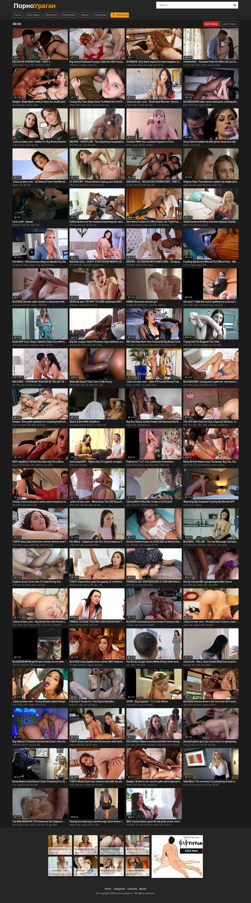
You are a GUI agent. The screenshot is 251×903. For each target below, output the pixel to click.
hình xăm (86, 345)
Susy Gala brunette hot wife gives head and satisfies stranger (211, 141)
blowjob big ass (91, 265)
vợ (184, 65)
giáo (35, 105)
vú (102, 265)
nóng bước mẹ (168, 345)
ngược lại (152, 784)
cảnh (42, 345)
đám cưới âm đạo (211, 65)
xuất (145, 225)
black (200, 585)
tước (140, 704)
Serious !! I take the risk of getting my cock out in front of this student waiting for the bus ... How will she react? (211, 301)
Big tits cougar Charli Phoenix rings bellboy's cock (97, 341)
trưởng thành (92, 545)
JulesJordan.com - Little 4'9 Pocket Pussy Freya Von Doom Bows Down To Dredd (154, 381)
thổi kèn (21, 105)
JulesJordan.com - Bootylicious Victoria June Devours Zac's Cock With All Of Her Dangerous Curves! (211, 621)
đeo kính (212, 585)
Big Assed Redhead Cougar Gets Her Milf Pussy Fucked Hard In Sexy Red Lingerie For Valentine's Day (97, 61)
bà (184, 505)
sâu (21, 185)
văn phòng (163, 225)
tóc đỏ (89, 225)
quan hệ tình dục (21, 465)
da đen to (223, 425)
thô (143, 665)
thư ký (72, 225)
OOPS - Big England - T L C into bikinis (147, 701)
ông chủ (16, 305)
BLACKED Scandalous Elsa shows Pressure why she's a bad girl (154, 621)
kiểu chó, (142, 65)
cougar (83, 65)
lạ (194, 145)
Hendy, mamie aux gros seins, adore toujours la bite (40, 501)
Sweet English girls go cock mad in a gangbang (209, 741)
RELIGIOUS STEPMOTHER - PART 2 (31, 61)
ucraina (153, 305)
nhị (71, 265)
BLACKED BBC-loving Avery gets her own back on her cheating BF (211, 381)
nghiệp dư (206, 345)
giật (185, 185)
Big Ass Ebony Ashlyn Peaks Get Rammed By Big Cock (154, 421)
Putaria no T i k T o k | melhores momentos (150, 461)
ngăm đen (150, 385)
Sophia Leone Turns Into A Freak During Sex (36, 581)
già (24, 505)
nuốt (94, 305)
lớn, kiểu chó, (92, 385)
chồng (198, 505)
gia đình (53, 824)
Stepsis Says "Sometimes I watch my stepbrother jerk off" (211, 181)
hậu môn (74, 185)
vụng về (96, 105)
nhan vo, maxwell (51, 625)
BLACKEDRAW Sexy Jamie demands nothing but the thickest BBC (211, 101)
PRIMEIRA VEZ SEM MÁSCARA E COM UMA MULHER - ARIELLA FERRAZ (154, 581)
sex (71, 625)
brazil (149, 585)
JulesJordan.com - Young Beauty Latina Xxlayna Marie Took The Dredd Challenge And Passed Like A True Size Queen (40, 701)
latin (128, 505)
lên (14, 105)
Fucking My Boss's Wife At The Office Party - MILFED (211, 261)
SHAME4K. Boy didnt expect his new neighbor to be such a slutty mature (154, 61)
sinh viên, (188, 305)
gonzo (32, 744)
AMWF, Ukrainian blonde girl (141, 301)
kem (185, 105)
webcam (142, 425)
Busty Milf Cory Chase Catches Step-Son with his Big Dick (40, 341)
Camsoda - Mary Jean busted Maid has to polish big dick (211, 661)
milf (32, 65)
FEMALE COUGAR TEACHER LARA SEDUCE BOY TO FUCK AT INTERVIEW (97, 621)
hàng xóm (131, 65)
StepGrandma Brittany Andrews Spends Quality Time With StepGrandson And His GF (211, 221)
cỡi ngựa (92, 704)
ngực (135, 145)
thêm (129, 784)
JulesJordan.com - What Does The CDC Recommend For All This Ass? (97, 501)
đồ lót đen (74, 385)
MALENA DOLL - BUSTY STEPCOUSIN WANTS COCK (97, 261)
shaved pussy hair (207, 185)
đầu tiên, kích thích (136, 744)
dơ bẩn (134, 545)
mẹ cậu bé (206, 784)
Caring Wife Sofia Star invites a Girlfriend (149, 501)
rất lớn (49, 345)
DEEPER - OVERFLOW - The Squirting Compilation (96, 141)
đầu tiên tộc (189, 704)
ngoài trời (86, 824)
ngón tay (164, 465)
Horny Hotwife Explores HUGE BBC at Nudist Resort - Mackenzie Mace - (154, 541)
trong (186, 744)
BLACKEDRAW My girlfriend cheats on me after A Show (40, 661)
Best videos (33, 15)
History (85, 15)
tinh (71, 465)
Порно (23, 6)
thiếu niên (74, 105)
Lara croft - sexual (22, 221)
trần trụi (73, 65)
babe (186, 145)
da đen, (150, 145)
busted (187, 665)
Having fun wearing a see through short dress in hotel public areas (97, 821)
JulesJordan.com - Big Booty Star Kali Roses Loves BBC (40, 621)
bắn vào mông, (134, 225)
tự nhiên (136, 385)
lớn (36, 145)
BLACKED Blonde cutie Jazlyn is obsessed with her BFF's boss (40, 301)
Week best (51, 15)
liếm (198, 65)
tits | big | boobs (20, 345)
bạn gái (41, 665)
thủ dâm (216, 345)
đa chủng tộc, (141, 305)
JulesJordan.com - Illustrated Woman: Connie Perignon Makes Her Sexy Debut (154, 101)
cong (90, 65)
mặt (128, 105)
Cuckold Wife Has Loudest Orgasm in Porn (150, 141)
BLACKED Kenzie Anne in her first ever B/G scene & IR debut (211, 701)
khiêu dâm (18, 65)
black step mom (150, 345)
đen (185, 425)
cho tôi (16, 665)
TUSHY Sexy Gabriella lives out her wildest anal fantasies (40, 541)
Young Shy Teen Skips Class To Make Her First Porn (97, 101)
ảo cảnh (48, 465)
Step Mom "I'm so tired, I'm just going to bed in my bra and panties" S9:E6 (211, 781)
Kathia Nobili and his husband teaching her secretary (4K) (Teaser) (97, 221)
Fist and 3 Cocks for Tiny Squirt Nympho (91, 701)
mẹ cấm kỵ (42, 824)
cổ (215, 385)
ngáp (15, 185)
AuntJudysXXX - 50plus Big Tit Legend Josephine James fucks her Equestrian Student (97, 461)
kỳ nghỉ (73, 665)
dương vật (74, 345)
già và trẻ (158, 65)
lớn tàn (148, 105)
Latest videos (229, 24)
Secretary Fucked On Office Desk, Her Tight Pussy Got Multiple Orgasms (154, 221)
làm (135, 784)
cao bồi (87, 145)
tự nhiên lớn (99, 425)
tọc (128, 545)
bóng (99, 345)
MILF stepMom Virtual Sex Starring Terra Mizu (38, 461)
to (95, 65)
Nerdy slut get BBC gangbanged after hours (207, 581)
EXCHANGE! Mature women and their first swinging (154, 741)
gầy (81, 704)
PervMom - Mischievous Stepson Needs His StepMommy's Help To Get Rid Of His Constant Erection (40, 261)
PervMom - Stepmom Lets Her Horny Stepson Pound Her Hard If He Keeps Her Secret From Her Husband (97, 541)
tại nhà (105, 105)
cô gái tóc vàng (20, 265)
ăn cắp (34, 784)
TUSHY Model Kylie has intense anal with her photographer (97, 781)
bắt (204, 265)
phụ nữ (81, 225)
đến (91, 505)
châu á (135, 105)
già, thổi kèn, (47, 265)
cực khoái (140, 585)
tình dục (84, 185)
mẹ (128, 345)
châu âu (83, 305)
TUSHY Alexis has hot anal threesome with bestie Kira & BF (97, 741)
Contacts (132, 888)
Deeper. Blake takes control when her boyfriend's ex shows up (40, 101)
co (143, 385)
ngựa (201, 105)
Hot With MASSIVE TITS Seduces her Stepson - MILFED (40, 821)
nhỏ (220, 185)
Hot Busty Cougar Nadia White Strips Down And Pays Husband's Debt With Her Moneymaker (154, 661)
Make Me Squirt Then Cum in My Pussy (90, 381)
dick (33, 225)
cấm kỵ (39, 465)
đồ (132, 585)
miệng (221, 465)
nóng (186, 265)
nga (150, 65)
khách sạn (74, 824)
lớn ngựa (222, 545)
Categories (100, 15)
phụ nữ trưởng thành (174, 744)
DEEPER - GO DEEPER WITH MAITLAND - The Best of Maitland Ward (154, 261)
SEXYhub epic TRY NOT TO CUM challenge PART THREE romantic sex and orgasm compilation (97, 301)
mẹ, (27, 65)
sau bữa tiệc (189, 585)
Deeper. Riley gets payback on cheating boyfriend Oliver (40, 421)
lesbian (16, 225)
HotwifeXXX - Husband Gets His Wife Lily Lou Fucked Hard (211, 61)
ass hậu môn (152, 465)
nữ (80, 145)
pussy (205, 225)
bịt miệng (84, 585)
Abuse (142, 888)
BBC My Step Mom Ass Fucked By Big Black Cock (153, 341)
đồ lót (29, 105)
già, (82, 545)
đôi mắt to (165, 824)
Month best (69, 15)
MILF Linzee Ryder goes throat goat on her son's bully (154, 821)
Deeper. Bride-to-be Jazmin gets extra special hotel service (154, 781)
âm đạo (191, 65)
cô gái (129, 305)
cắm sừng (144, 545)
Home (18, 15)
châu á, (162, 305)
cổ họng (29, 145)
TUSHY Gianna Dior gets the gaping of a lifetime (95, 581)
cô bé (92, 185)
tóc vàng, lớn (190, 545)
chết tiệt (187, 345)
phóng (99, 185)
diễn (133, 665)
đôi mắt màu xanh (149, 824)
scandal (148, 704)
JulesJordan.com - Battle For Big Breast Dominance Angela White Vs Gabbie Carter (40, 141)
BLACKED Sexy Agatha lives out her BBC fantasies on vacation (97, 661)
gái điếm (17, 505)
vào (128, 704)
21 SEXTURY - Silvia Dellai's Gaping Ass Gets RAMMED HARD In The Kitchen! (97, 181)
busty (21, 145)
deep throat (206, 385)
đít (25, 185)
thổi (142, 105)
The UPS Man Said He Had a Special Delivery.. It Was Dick (211, 421)
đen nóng (136, 345)
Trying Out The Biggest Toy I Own (201, 341)
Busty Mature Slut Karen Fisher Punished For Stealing (40, 781)
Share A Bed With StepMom (84, 421)
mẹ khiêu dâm (42, 65)
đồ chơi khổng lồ (202, 465)
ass (101, 784)
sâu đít (84, 505)
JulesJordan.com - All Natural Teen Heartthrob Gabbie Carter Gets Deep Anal (40, 181)
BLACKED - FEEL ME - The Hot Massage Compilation (211, 541)
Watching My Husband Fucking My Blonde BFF (209, 501)
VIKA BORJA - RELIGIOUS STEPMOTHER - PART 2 (153, 181)
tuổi (91, 625)
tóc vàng (188, 385)
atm (214, 465)
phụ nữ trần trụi (142, 185)
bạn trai (16, 425)
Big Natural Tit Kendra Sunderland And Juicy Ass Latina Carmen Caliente (40, 741)
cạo (198, 145)
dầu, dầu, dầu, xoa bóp (205, 425)
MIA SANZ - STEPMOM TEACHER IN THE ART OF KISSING (40, 381)
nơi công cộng (206, 305)
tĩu (90, 305)
